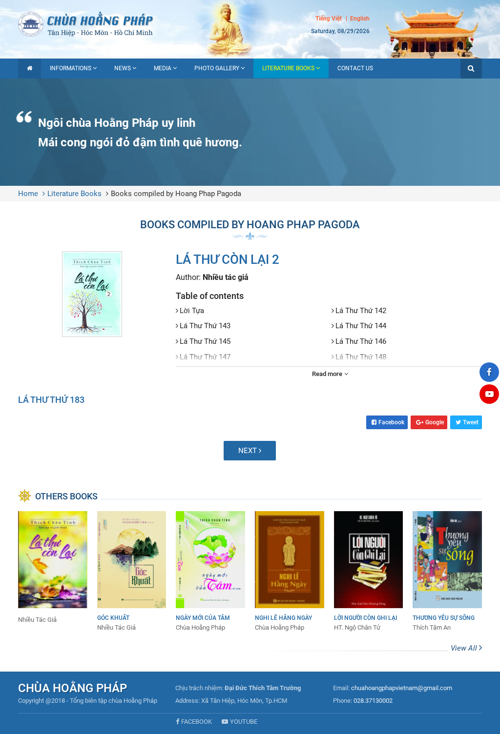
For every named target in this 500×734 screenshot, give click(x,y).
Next (248, 450)
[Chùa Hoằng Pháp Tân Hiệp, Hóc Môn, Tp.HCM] (250, 23)
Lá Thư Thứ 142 (360, 310)
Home (28, 193)
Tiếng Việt (328, 18)
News (122, 68)
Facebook (391, 422)
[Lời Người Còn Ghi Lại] (368, 571)
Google (434, 422)
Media (162, 68)
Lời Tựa (192, 310)
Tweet (471, 422)
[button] (471, 69)
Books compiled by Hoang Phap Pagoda (176, 193)
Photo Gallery (216, 68)
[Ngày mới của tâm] (210, 571)
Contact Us (355, 68)
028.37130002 (373, 700)
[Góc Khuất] (132, 571)
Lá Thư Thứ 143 (205, 325)
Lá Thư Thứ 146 (360, 341)
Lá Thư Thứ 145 (205, 341)
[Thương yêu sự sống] (447, 571)
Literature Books (288, 68)
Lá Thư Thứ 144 (360, 325)
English (360, 18)
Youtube (243, 721)
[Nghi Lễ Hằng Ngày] (289, 571)
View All (465, 648)
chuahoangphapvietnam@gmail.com (401, 688)
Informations (70, 68)
